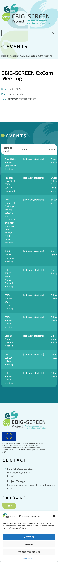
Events (17, 46)
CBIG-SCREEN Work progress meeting (9, 302)
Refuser (29, 544)
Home (4, 55)
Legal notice (27, 558)
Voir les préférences (29, 552)
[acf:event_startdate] (33, 159)
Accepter (29, 537)
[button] (54, 516)
